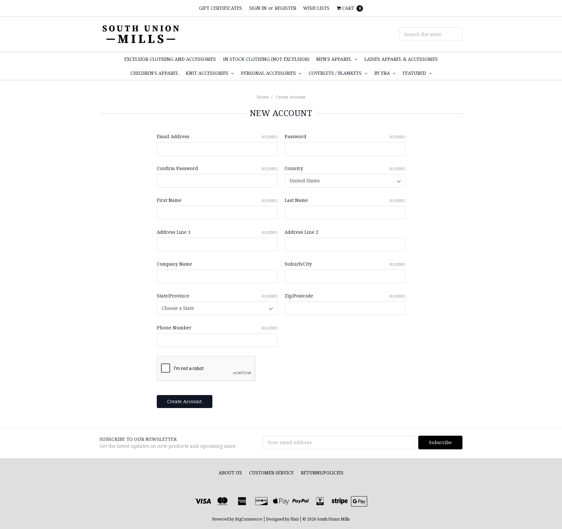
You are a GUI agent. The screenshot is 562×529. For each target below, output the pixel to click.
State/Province (217, 296)
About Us (230, 472)
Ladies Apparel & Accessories (401, 59)
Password (345, 136)
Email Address (217, 136)
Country (345, 168)
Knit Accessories (208, 73)
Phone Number (217, 327)
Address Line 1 (217, 232)
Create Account (290, 97)
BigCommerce (248, 519)
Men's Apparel (334, 59)
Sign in (258, 8)
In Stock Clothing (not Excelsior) (266, 59)
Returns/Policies (322, 472)
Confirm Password (217, 168)
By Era (382, 73)
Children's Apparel (154, 73)
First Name (217, 200)
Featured (415, 73)
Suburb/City (345, 264)
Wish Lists (316, 8)
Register (285, 8)
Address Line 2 (301, 232)
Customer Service (271, 472)
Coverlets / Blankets (336, 73)
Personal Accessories (269, 73)
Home (263, 97)
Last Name (345, 200)
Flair (294, 519)
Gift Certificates (220, 8)
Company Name (174, 264)
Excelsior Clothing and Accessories (170, 59)
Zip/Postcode (345, 296)
